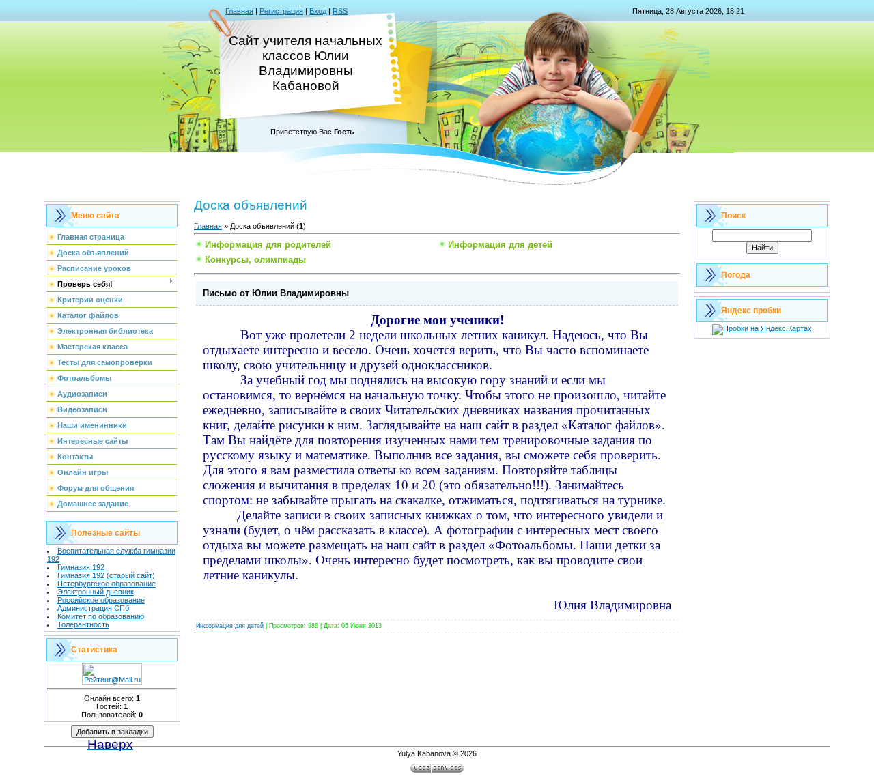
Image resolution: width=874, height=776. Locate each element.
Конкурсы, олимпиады (255, 260)
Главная (239, 11)
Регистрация (281, 11)
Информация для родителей (268, 245)
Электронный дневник (95, 592)
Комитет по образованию (100, 616)
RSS (340, 11)
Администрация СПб (93, 608)
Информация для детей (500, 245)
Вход (317, 11)
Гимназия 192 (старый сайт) (106, 575)
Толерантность (83, 624)
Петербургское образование (106, 583)
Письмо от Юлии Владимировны (276, 293)
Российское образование (101, 600)
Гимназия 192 (80, 567)
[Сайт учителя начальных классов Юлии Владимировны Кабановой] (112, 730)
